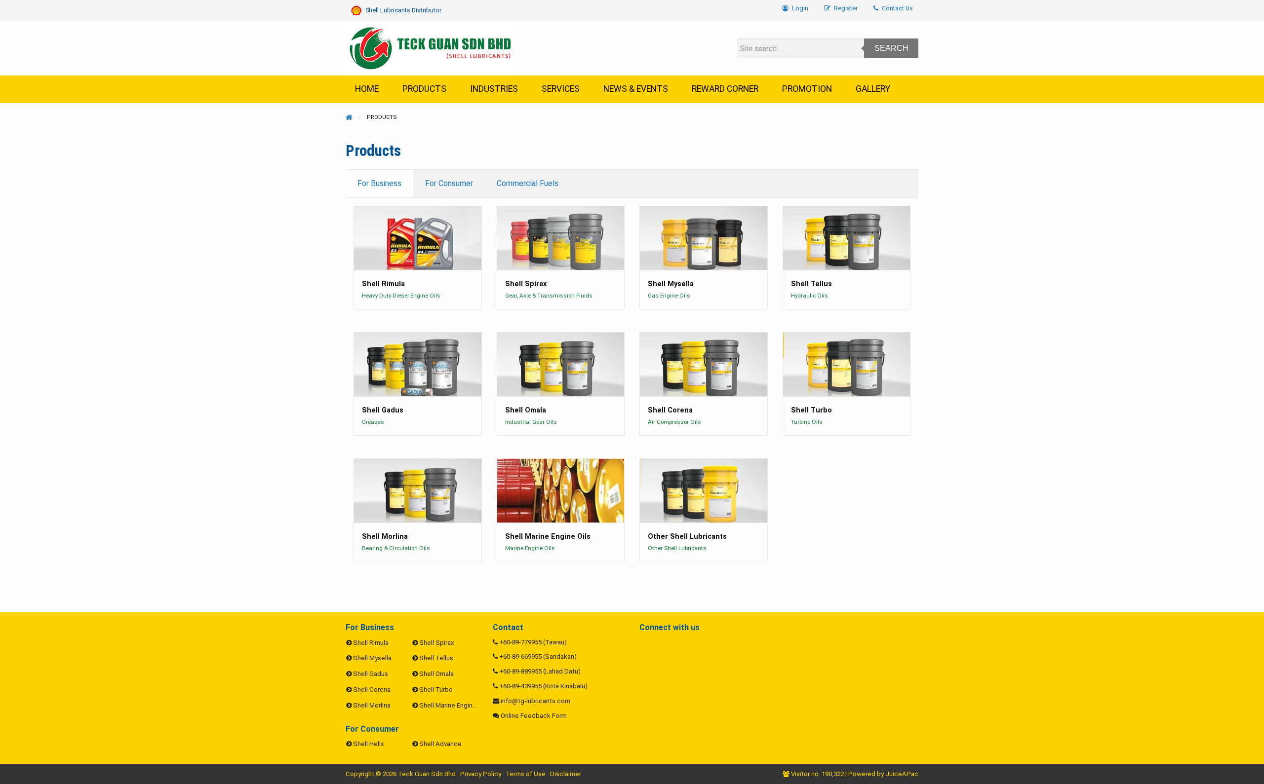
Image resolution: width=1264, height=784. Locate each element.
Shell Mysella (372, 658)
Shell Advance (440, 743)
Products (424, 89)
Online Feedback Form (534, 715)
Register (845, 8)
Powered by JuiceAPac (883, 774)
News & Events (635, 89)
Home (367, 89)
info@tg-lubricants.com (535, 701)
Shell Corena (372, 689)
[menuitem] (893, 8)
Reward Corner (725, 89)
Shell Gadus (370, 673)
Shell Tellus (436, 658)
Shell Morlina (372, 705)
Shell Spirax (436, 642)
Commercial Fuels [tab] (527, 183)
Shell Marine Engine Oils (454, 705)
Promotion (807, 89)
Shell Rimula (371, 642)
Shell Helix (368, 743)
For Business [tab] (379, 183)
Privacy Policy (480, 774)
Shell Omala (436, 673)
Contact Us (896, 8)
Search (891, 48)
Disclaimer (565, 774)
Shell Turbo (436, 689)
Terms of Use (526, 774)
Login (799, 8)
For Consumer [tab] (449, 183)
